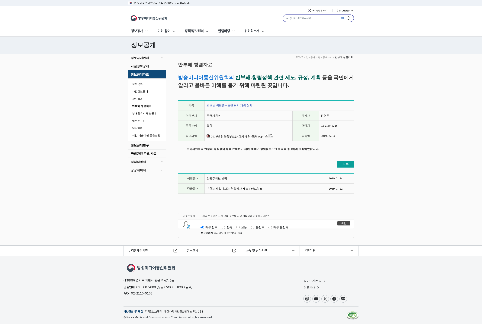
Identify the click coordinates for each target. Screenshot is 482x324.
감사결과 (137, 98)
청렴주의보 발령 (217, 178)
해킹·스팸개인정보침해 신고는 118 (183, 311)
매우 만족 (211, 227)
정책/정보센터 (194, 31)
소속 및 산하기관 (256, 250)
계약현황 (137, 128)
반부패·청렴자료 (142, 106)
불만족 (260, 227)
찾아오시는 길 (313, 281)
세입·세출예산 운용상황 (146, 135)
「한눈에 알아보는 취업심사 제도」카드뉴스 (234, 188)
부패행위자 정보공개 (144, 113)
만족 (229, 227)
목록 (346, 164)
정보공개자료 (140, 74)
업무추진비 (138, 120)
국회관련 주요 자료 (143, 153)
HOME (299, 57)
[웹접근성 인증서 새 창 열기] (352, 314)
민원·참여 (163, 31)
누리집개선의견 (138, 250)
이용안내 (310, 288)
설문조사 (192, 250)
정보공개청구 (140, 145)
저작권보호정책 (153, 311)
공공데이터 (138, 170)
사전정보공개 (140, 66)
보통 (244, 227)
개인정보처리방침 (133, 311)
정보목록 (137, 84)
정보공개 (137, 31)
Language (343, 10)
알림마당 (224, 31)
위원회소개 (251, 31)
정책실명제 (138, 161)
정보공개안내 (140, 57)
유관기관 (310, 250)
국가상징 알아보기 (320, 10)
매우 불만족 (280, 227)
